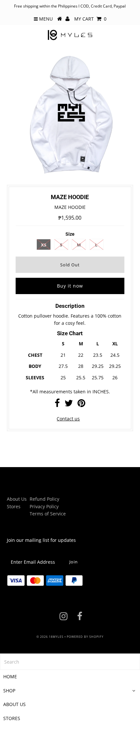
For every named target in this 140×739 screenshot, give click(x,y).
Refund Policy (44, 499)
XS (43, 245)
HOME (10, 676)
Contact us (68, 419)
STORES (11, 718)
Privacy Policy (44, 506)
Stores (14, 506)
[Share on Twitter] (68, 404)
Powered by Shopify (85, 637)
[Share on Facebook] (57, 404)
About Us (17, 499)
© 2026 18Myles (49, 637)
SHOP (9, 690)
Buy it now (70, 286)
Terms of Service (48, 514)
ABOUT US (14, 704)
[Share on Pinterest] (81, 404)
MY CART (90, 19)
